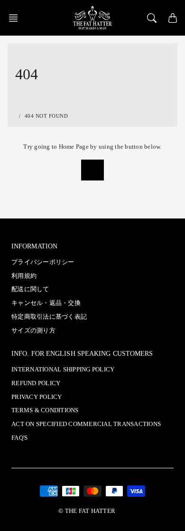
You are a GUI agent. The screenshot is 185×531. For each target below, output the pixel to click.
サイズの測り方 (33, 330)
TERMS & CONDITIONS (45, 410)
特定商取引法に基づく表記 (49, 316)
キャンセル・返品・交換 (46, 303)
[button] (16, 18)
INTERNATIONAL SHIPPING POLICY (62, 369)
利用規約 (24, 276)
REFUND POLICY (35, 383)
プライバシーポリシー (42, 262)
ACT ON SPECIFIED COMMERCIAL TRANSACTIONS (86, 424)
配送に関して (30, 289)
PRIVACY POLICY (36, 397)
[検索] (151, 18)
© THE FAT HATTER (86, 511)
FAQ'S (19, 438)
